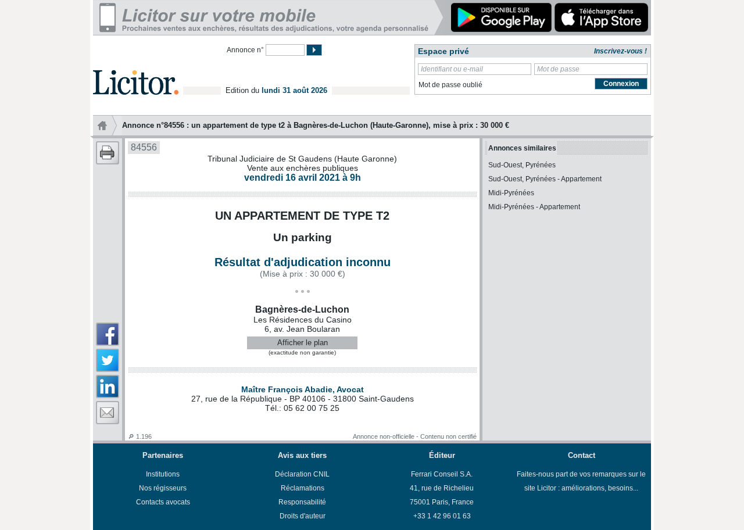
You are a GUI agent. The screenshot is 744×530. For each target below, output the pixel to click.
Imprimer (107, 152)
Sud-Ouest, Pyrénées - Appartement (545, 179)
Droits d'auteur (303, 516)
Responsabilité (302, 502)
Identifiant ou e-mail (452, 69)
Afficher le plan (302, 342)
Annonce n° (245, 50)
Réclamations (302, 488)
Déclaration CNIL (302, 474)
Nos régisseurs (163, 488)
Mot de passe (558, 69)
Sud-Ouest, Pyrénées (522, 165)
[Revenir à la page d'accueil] (135, 68)
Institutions (163, 474)
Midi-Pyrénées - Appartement (534, 207)
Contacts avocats (163, 502)
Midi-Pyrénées (511, 193)
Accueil (107, 125)
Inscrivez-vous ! (620, 51)
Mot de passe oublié (450, 84)
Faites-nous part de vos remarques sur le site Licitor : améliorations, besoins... (581, 481)
